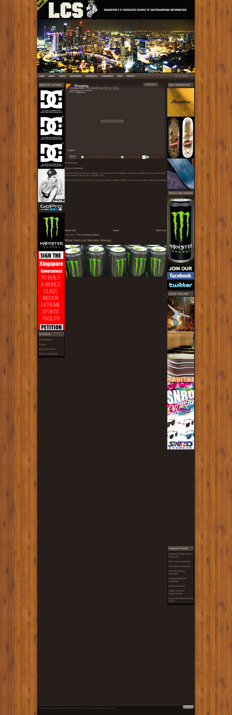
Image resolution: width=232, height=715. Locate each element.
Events (42, 344)
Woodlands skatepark (179, 566)
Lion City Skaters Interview (177, 572)
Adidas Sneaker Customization (176, 592)
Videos (62, 76)
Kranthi (98, 708)
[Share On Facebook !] (131, 157)
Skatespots (91, 76)
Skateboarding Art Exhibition (177, 579)
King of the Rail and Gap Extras (181, 599)
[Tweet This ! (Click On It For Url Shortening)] (101, 157)
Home (41, 76)
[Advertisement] (180, 497)
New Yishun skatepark (180, 561)
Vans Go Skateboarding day (94, 88)
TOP (188, 707)
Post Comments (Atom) (88, 235)
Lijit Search (181, 76)
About (52, 76)
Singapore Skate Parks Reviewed (180, 555)
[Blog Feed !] (152, 157)
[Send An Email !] (144, 157)
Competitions (45, 339)
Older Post (161, 230)
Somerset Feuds (177, 586)
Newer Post (70, 230)
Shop (119, 76)
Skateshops (107, 76)
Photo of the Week (48, 353)
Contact (131, 76)
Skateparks (75, 76)
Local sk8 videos (47, 349)
